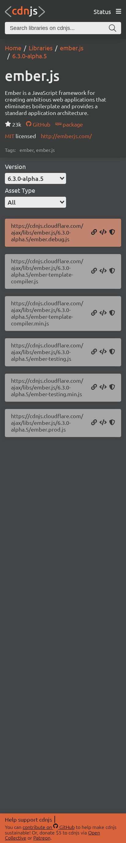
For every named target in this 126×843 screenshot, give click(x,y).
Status (102, 11)
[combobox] (35, 178)
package (72, 124)
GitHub (40, 124)
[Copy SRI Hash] (112, 232)
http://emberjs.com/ (66, 136)
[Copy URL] (94, 232)
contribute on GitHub (49, 826)
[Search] (112, 28)
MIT (10, 136)
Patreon (41, 837)
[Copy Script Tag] (103, 232)
